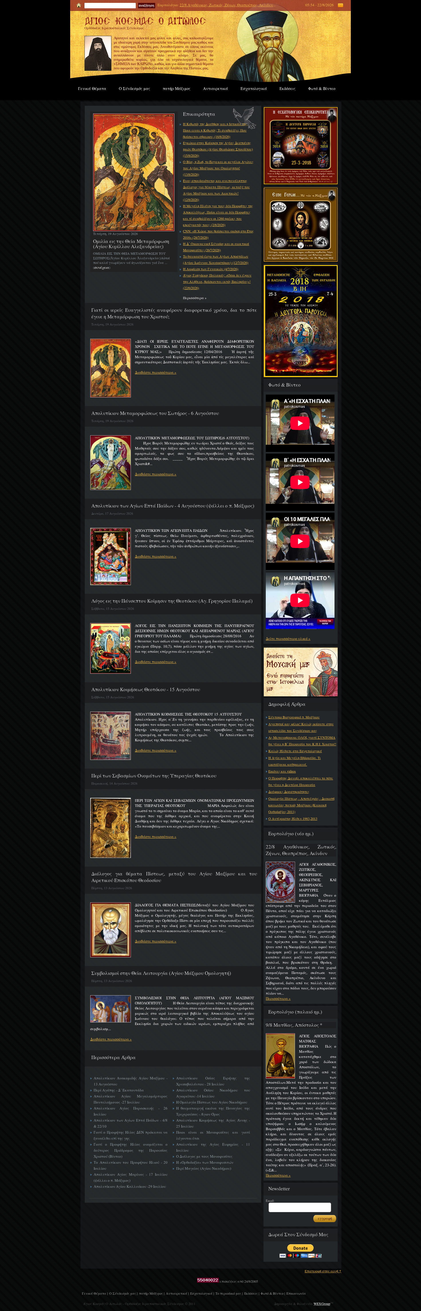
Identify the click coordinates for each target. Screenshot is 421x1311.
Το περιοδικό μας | (229, 1293)
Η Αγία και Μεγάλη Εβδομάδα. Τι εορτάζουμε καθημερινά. (294, 761)
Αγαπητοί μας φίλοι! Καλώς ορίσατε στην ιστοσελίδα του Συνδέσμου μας (301, 727)
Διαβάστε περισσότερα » (155, 372)
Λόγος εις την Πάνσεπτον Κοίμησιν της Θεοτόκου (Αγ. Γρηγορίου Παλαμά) (172, 600)
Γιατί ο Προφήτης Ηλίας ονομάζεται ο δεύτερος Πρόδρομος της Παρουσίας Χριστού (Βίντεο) (131, 1150)
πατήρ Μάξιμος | (151, 1293)
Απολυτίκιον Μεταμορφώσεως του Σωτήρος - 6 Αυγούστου (155, 413)
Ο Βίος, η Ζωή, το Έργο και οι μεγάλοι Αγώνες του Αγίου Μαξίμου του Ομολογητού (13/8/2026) (218, 168)
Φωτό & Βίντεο (321, 88)
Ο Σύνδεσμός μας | (123, 1293)
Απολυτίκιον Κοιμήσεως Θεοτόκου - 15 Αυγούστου (145, 689)
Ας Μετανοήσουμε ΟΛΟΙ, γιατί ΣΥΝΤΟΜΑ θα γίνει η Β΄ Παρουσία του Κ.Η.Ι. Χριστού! (302, 740)
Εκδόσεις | (251, 1293)
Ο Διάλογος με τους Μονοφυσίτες (204, 1156)
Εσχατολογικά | (202, 1293)
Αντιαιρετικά (215, 88)
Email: (270, 1200)
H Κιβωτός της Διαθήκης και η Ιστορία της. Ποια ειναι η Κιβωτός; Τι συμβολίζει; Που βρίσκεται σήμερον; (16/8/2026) (215, 130)
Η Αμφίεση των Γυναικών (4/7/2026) (210, 268)
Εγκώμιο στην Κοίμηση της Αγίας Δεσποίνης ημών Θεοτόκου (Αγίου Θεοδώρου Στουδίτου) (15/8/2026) (218, 149)
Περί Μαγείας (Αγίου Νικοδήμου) (203, 1168)
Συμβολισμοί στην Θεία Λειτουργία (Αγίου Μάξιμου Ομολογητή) (161, 973)
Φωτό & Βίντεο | (273, 1293)
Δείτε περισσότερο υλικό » (288, 638)
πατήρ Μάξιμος (176, 88)
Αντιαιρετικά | (177, 1293)
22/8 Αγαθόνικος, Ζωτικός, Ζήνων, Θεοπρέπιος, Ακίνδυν (226, 4)
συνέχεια (101, 267)
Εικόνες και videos (282, 771)
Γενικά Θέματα (92, 88)
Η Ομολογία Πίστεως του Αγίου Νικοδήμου (211, 1102)
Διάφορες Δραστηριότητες (288, 791)
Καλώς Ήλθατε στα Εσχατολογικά (295, 750)
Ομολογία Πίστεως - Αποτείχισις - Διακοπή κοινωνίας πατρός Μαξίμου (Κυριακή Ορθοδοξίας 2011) (301, 805)
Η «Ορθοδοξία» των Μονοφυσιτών (204, 1162)
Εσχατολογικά (254, 88)
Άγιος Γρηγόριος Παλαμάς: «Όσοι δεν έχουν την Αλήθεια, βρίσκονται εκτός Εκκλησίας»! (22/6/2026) (217, 281)
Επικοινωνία (296, 1293)
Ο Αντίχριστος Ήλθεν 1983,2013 (292, 818)
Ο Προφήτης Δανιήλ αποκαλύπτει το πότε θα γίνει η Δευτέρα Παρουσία (300, 781)
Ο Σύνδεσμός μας (134, 88)
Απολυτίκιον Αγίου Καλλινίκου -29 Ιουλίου (130, 1186)
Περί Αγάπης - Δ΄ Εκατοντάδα (119, 1090)
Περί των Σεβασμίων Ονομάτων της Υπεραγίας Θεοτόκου (153, 775)
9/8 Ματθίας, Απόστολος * (294, 1025)
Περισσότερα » (278, 998)
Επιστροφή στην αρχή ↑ (323, 1271)
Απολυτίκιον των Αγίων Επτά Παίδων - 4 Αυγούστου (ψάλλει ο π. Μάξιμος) (172, 505)
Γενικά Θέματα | (95, 1293)
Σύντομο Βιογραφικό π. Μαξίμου (294, 717)
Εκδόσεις (288, 88)
